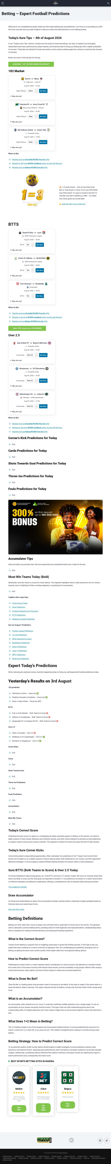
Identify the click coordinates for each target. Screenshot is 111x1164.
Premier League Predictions (22, 631)
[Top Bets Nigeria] (55, 3)
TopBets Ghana (31, 1156)
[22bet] (43, 1084)
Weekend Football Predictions (23, 619)
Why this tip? (17, 96)
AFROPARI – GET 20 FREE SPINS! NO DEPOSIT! (31, 64)
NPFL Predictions (18, 655)
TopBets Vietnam (49, 1158)
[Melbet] (18, 1084)
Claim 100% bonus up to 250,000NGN (27, 328)
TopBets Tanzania (43, 1156)
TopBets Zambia (23, 1158)
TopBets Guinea (82, 1156)
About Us (86, 1158)
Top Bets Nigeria (62, 1153)
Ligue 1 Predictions (19, 651)
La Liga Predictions (19, 635)
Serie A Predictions (19, 647)
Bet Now (43, 91)
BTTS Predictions (18, 615)
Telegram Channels (76, 1158)
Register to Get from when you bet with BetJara (37, 163)
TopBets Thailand (62, 1158)
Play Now (19, 1108)
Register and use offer (30, 160)
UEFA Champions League (21, 639)
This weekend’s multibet (17, 887)
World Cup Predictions (20, 659)
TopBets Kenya (7, 1156)
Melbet (18, 1088)
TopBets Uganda (56, 1156)
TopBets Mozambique (9, 1158)
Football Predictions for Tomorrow (25, 611)
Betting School (7, 1160)
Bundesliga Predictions (21, 643)
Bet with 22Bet (43, 1108)
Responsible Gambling (98, 1158)
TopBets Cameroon (69, 1156)
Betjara (67, 1088)
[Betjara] (67, 1084)
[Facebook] (100, 1140)
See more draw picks (16, 909)
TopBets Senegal (94, 1156)
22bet (43, 1088)
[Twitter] (106, 1140)
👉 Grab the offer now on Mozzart (72, 204)
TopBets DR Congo (36, 1158)
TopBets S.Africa (19, 1156)
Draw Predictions (18, 607)
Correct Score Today (20, 603)
